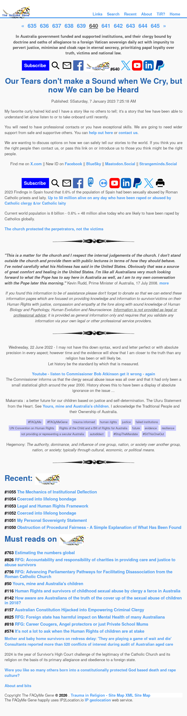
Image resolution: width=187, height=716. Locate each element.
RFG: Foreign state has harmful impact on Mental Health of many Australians (90, 617)
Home (175, 14)
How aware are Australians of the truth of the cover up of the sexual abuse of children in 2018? (93, 600)
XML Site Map (137, 695)
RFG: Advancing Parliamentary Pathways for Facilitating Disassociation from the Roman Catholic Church (88, 574)
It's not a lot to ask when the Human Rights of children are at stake (79, 631)
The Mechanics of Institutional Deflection (57, 492)
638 (69, 25)
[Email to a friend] (67, 69)
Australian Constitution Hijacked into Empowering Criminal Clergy (79, 610)
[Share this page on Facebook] (79, 69)
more (164, 283)
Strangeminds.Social (158, 163)
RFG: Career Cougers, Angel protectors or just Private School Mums (81, 624)
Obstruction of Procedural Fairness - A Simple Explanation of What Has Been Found (99, 527)
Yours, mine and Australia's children (76, 406)
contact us (128, 132)
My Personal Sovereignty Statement (52, 520)
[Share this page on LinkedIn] (149, 69)
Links (97, 14)
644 (142, 25)
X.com (36, 163)
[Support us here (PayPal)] (160, 69)
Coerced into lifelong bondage (46, 499)
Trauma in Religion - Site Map (98, 695)
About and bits (18, 685)
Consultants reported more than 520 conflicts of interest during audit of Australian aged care (89, 644)
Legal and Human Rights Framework (52, 506)
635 (32, 25)
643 (130, 25)
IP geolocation (98, 700)
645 (155, 25)
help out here (101, 132)
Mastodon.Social (120, 163)
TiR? (161, 14)
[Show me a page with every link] (97, 69)
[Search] (55, 69)
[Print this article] (160, 186)
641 (105, 25)
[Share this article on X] (126, 69)
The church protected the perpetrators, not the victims (54, 228)
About (146, 14)
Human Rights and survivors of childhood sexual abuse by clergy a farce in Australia (97, 591)
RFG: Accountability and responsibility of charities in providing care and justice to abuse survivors (90, 561)
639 (81, 25)
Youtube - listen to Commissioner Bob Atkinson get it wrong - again (93, 373)
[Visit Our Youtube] (137, 69)
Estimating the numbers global (45, 552)
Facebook (73, 163)
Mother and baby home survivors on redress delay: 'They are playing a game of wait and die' (88, 638)
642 (118, 25)
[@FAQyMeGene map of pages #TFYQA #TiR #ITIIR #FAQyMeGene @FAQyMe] (15, 18)
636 (44, 25)
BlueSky (93, 163)
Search (113, 14)
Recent (130, 14)
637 (56, 25)
